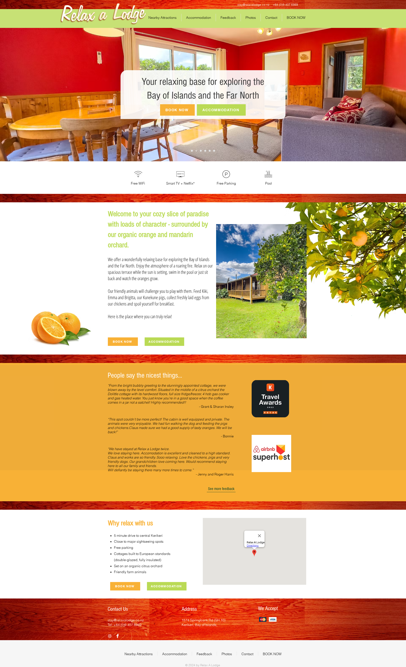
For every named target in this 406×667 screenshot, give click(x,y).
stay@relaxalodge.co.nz (253, 5)
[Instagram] (110, 636)
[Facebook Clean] (117, 636)
